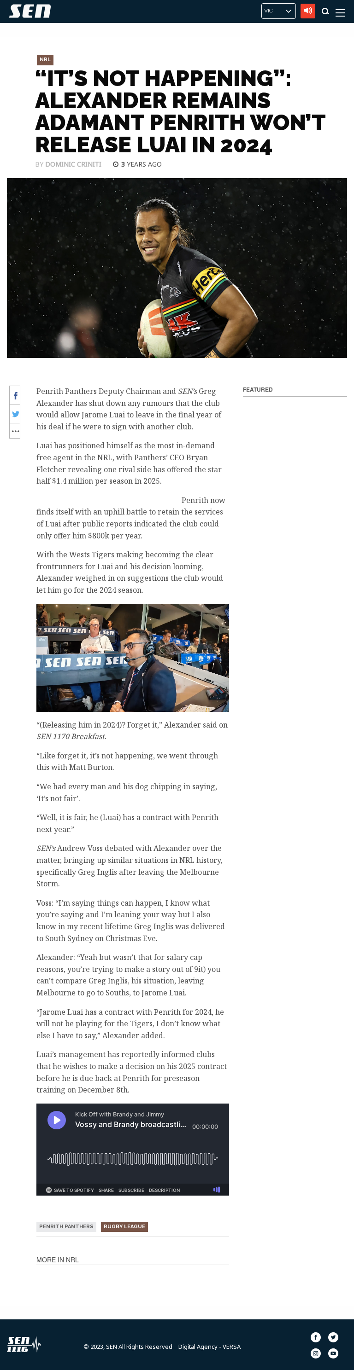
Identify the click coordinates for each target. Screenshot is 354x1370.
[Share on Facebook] (14, 395)
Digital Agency (198, 1346)
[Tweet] (14, 414)
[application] (132, 658)
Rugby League (124, 1227)
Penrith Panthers (66, 1227)
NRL (45, 60)
